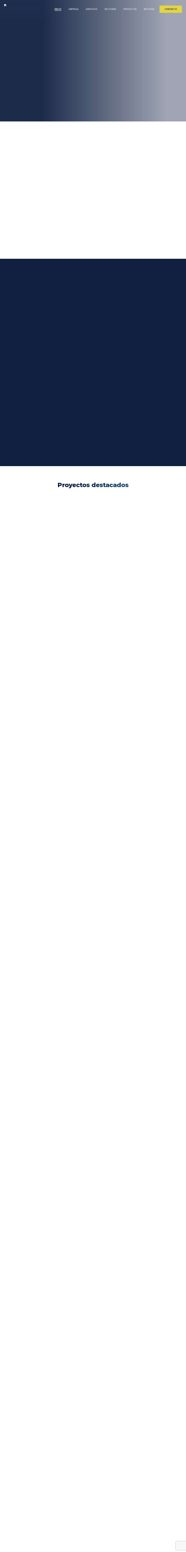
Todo (43, 511)
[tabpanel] (106, 388)
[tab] (30, 305)
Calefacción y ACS (97, 511)
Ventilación (139, 511)
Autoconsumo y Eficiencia (66, 511)
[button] (14, 81)
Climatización (120, 511)
